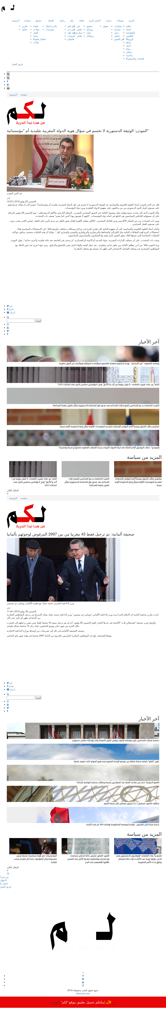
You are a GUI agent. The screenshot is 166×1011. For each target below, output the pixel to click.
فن (78, 26)
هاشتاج (71, 39)
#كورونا (129, 39)
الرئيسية (15, 20)
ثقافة (81, 20)
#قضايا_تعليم (39, 39)
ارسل (12, 312)
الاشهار (3, 880)
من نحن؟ (4, 876)
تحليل (24, 29)
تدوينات (71, 35)
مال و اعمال (51, 26)
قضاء (35, 26)
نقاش (79, 29)
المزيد (131, 20)
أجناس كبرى (95, 20)
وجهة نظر (72, 32)
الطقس (129, 35)
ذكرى (128, 45)
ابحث (38, 320)
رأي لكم (71, 26)
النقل (35, 32)
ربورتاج (90, 29)
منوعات (120, 20)
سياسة (27, 20)
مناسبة (117, 29)
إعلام (128, 26)
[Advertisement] (83, 282)
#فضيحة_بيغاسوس (135, 58)
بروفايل (90, 35)
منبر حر (71, 29)
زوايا (128, 48)
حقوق (106, 26)
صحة (35, 35)
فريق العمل (17, 64)
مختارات (118, 26)
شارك (11, 309)
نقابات (36, 42)
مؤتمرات (50, 29)
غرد (10, 305)
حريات (109, 20)
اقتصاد (51, 20)
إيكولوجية (130, 32)
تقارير (24, 26)
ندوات (80, 32)
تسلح (128, 42)
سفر (116, 32)
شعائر (117, 35)
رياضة (62, 20)
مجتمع (39, 20)
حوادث (36, 29)
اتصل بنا (4, 883)
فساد (128, 29)
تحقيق (89, 26)
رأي (72, 20)
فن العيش (119, 39)
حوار (89, 32)
